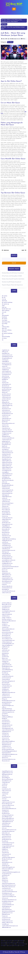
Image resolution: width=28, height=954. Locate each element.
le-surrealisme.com (6, 637)
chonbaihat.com (6, 690)
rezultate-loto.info (6, 454)
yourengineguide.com (7, 547)
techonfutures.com (6, 535)
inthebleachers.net (6, 746)
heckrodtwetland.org (7, 708)
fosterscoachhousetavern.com (9, 829)
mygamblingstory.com (7, 771)
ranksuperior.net (6, 907)
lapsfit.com (4, 446)
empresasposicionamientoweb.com (10, 566)
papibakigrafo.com (6, 731)
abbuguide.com (5, 402)
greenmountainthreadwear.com (9, 891)
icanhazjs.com (5, 733)
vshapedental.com (6, 543)
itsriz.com (4, 798)
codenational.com (6, 576)
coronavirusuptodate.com (8, 438)
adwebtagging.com (6, 906)
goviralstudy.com (6, 736)
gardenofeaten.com (6, 839)
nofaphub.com (5, 369)
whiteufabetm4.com (6, 475)
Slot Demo (4, 24)
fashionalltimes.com (6, 561)
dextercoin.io (5, 757)
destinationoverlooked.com (8, 911)
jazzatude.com (5, 653)
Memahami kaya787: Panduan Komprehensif (11, 281)
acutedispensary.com (7, 893)
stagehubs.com (5, 350)
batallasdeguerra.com (7, 666)
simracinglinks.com (6, 633)
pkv (3, 313)
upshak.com (5, 878)
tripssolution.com (6, 428)
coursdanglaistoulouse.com (8, 611)
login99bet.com (5, 353)
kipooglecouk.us (6, 723)
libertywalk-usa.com (6, 604)
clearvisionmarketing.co (7, 503)
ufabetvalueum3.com (7, 464)
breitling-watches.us (7, 619)
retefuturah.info (6, 488)
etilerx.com (4, 482)
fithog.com (4, 699)
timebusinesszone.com (7, 921)
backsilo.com (5, 880)
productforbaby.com (7, 826)
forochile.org (5, 673)
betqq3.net (4, 718)
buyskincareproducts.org (8, 749)
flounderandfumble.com (7, 485)
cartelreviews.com (6, 415)
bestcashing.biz (5, 682)
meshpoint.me (5, 810)
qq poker (10, 945)
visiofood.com (5, 521)
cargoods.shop (5, 800)
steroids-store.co (6, 695)
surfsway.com (5, 416)
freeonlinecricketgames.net (8, 681)
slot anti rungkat (11, 943)
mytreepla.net (5, 449)
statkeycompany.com (7, 642)
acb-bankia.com (5, 875)
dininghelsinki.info (6, 478)
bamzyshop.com (6, 532)
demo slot (4, 328)
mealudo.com (5, 864)
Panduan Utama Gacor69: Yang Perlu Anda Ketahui (13, 278)
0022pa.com (5, 655)
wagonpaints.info (6, 499)
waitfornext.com (6, 501)
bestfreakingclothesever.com (9, 885)
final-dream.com (6, 508)
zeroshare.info (5, 656)
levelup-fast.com (6, 447)
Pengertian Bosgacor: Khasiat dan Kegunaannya (12, 284)
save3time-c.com (6, 625)
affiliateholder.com (6, 927)
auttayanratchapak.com (7, 815)
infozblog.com (5, 689)
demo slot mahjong (6, 330)
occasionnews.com (6, 917)
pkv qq (3, 297)
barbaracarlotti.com (6, 743)
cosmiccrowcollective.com (8, 805)
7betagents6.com (6, 436)
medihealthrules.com (7, 540)
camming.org (5, 359)
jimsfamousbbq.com (6, 603)
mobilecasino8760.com (7, 716)
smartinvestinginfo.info (7, 490)
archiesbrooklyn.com (7, 686)
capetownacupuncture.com (8, 802)
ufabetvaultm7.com (6, 465)
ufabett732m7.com (6, 519)
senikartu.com (5, 792)
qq (2, 339)
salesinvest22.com (6, 514)
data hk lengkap (6, 336)
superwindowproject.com (8, 730)
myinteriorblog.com (6, 527)
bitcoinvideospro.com (7, 803)
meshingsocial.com (6, 854)
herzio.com (4, 785)
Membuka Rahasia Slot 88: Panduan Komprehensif (13, 272)
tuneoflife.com (5, 924)
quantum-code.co (6, 504)
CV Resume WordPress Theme (10, 952)
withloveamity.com (6, 397)
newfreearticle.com (6, 836)
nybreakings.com (6, 548)
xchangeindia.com (6, 553)
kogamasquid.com (6, 752)
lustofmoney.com (6, 919)
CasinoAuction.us (6, 721)
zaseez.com (4, 366)
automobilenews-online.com (8, 560)
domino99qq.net (6, 777)
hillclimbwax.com (6, 914)
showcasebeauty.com (7, 638)
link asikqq (4, 323)
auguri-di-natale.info (7, 614)
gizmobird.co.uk (5, 607)
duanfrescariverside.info (8, 480)
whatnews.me (5, 506)
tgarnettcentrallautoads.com (9, 620)
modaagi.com (5, 661)
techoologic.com (6, 537)
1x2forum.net (5, 351)
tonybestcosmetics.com (7, 568)
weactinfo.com (5, 852)
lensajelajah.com (6, 377)
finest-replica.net (6, 509)
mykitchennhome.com (7, 725)
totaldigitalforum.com (7, 563)
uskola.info (4, 498)
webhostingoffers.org (7, 405)
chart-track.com (5, 674)
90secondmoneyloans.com (8, 423)
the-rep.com (5, 648)
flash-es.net (4, 877)
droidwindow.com (6, 522)
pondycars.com (5, 534)
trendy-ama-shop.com (7, 517)
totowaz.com (5, 898)
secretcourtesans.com (7, 355)
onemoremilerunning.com (8, 842)
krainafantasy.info (6, 789)
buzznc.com (4, 569)
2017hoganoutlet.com (7, 774)
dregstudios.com (6, 668)
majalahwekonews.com (7, 772)
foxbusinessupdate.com (7, 868)
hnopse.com (5, 916)
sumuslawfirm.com (6, 888)
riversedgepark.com (6, 364)
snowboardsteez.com (7, 844)
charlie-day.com (5, 865)
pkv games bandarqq (7, 302)
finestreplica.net (6, 483)
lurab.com (4, 584)
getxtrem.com (5, 850)
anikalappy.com (5, 477)
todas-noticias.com (6, 790)
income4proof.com (6, 374)
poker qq (4, 307)
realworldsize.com (6, 823)
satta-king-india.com (7, 429)
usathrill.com (5, 542)
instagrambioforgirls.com (8, 846)
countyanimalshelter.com (8, 904)
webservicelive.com (6, 592)
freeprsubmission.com (7, 524)
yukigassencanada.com (7, 431)
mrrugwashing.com (6, 873)
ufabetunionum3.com (7, 462)
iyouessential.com (6, 395)
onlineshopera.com (6, 384)
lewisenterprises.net (6, 387)
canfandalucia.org (6, 545)
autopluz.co (4, 624)
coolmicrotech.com (6, 555)
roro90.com (4, 784)
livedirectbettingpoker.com (8, 867)
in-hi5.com (4, 787)
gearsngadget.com (6, 442)
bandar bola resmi (6, 308)
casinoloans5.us (5, 720)
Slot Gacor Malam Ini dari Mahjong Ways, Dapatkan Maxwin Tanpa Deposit (11, 20)
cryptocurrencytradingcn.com (9, 896)
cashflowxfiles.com (6, 847)
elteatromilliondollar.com (8, 818)
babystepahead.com (7, 909)
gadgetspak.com (6, 441)
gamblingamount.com (7, 912)
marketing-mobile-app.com (8, 857)
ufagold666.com (6, 525)
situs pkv (4, 312)
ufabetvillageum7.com (7, 467)
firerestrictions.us (6, 684)
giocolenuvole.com (6, 394)
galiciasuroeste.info (6, 664)
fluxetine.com (5, 715)
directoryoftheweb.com (7, 779)
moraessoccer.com (6, 671)
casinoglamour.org (6, 756)
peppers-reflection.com (7, 922)
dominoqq (4, 300)
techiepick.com (5, 530)
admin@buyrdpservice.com (15, 38)
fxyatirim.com (5, 400)
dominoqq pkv (5, 315)
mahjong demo (5, 326)
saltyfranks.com (6, 650)
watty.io (4, 795)
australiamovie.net (6, 606)
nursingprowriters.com (7, 890)
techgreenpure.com (6, 412)
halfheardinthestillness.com (8, 710)
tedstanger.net (5, 495)
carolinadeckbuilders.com (8, 643)
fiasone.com (5, 860)
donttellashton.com (6, 780)
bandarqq (4, 317)
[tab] (14, 9)
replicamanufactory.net (7, 452)
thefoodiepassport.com (7, 728)
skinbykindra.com (6, 573)
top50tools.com (5, 646)
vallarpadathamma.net (7, 821)
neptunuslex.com (6, 612)
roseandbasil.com (6, 703)
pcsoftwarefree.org (6, 389)
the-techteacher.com (7, 558)
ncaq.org (4, 381)
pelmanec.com (5, 776)
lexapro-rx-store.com (7, 747)
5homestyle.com (6, 760)
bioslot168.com (5, 589)
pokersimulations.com (7, 451)
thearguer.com (5, 855)
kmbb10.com (5, 849)
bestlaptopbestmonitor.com (8, 700)
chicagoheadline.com (7, 358)
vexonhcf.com (5, 627)
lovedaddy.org (5, 870)
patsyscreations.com (7, 372)
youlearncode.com (6, 398)
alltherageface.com (6, 574)
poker (3, 305)
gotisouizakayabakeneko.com (9, 808)
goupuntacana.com (6, 363)
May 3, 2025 (5, 38)
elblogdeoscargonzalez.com (8, 692)
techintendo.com (6, 410)
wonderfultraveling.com (7, 676)
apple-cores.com (6, 739)
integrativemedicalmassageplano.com (11, 872)
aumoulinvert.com (6, 726)
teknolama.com (5, 824)
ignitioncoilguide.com (7, 586)
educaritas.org (5, 376)
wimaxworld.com (6, 679)
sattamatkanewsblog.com (8, 894)
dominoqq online (6, 321)
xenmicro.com (5, 382)
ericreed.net (5, 713)
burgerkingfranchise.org (8, 820)
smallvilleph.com (6, 663)
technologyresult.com (7, 403)
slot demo (4, 331)
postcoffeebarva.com (7, 816)
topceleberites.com (6, 459)
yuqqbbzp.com (5, 434)
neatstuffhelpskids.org (7, 669)
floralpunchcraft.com (7, 859)
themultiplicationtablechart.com (9, 754)
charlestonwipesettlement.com (9, 899)
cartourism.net (5, 738)
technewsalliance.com (7, 491)
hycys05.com (5, 841)
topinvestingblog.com (7, 645)
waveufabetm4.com (6, 470)
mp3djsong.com (5, 609)
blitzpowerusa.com (6, 837)
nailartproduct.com (6, 418)
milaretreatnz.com (6, 659)
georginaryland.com (7, 702)
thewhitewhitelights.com (8, 705)
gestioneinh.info (6, 511)
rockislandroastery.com (7, 579)
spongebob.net (5, 811)
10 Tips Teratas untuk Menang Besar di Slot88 (12, 275)
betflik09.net (5, 379)
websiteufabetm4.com (7, 473)
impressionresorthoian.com (8, 883)
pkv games (4, 295)
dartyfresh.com (5, 385)
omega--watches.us (6, 617)
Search (14, 255)
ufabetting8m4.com (6, 460)
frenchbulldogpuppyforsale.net (9, 751)
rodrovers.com (5, 426)
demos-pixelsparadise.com (8, 629)
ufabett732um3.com (6, 496)
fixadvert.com (5, 622)
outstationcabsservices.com (8, 550)
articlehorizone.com (6, 433)
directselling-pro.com (7, 581)
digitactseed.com (6, 420)
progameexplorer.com (7, 578)
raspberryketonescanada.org (9, 539)
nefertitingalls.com (6, 371)
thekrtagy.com (5, 552)
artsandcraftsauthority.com (8, 591)
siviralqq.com (5, 881)
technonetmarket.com (7, 493)
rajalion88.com (5, 361)
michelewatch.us (6, 616)
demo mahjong (5, 310)
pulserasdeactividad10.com (8, 741)
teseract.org (5, 516)
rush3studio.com (6, 782)
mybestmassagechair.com (8, 712)
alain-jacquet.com (6, 807)
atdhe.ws (4, 707)
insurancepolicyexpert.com (8, 640)
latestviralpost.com (6, 834)
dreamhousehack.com (7, 556)
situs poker (4, 320)
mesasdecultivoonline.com (8, 831)
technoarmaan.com (6, 565)
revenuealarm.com (6, 582)
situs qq (4, 299)
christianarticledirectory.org (8, 759)
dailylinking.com (6, 390)
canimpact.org (5, 734)
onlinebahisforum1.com (7, 356)
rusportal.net (5, 793)
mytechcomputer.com (7, 587)
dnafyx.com (4, 392)
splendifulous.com (6, 455)
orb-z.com (4, 828)
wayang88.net (5, 472)
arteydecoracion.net (6, 697)
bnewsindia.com (6, 529)
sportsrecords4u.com (7, 457)
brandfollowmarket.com (7, 901)
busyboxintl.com (6, 813)
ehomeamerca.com (6, 408)
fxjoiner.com (5, 571)
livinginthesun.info (6, 797)
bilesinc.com (5, 658)
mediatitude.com (6, 630)
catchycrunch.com (6, 368)
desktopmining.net (6, 744)
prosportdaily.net (6, 512)
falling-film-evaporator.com (8, 886)
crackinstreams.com (6, 439)
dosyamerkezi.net (6, 635)
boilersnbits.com (6, 833)
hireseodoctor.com (6, 444)
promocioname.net (6, 677)
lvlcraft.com (5, 421)
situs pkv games (8, 940)
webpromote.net (6, 694)
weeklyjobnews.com (6, 903)
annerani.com (5, 651)
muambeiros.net (6, 687)
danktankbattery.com (7, 862)
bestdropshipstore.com (7, 413)
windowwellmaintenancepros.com (10, 925)
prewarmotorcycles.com (7, 632)
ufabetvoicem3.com (6, 469)
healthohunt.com (6, 486)
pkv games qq (5, 304)
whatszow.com (5, 407)
